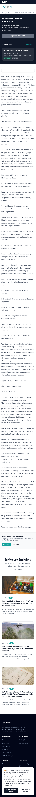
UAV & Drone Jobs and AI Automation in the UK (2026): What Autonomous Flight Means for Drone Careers (17, 694)
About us (4, 764)
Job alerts (5, 749)
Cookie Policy (8, 785)
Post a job (6, 544)
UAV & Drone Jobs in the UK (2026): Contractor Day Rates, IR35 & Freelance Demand (17, 648)
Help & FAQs (5, 767)
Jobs (9, 12)
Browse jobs (5, 740)
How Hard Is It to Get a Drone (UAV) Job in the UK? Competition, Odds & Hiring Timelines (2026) (17, 603)
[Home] (2, 12)
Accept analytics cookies (11, 790)
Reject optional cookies (25, 790)
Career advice (6, 746)
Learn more (16, 544)
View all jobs (30, 44)
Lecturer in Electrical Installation (24, 12)
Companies (5, 743)
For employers (23, 743)
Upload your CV (6, 752)
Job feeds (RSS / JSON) (8, 756)
